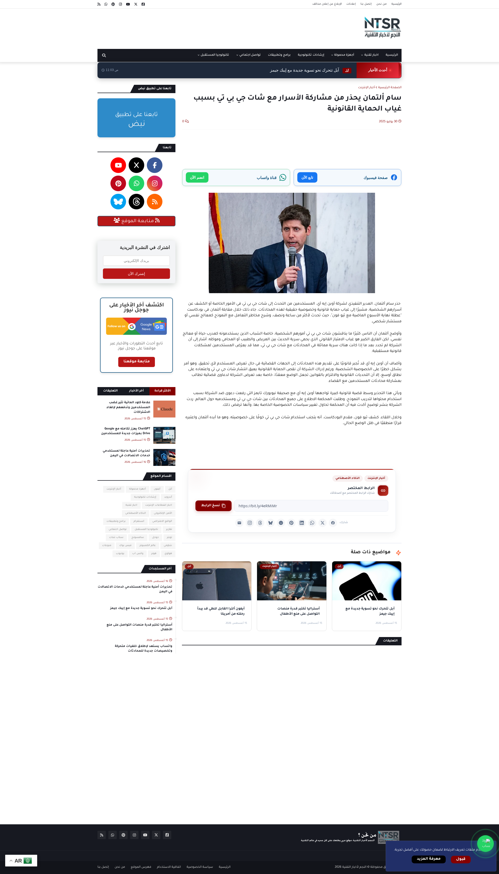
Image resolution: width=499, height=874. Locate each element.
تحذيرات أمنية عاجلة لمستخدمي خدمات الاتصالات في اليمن (126, 453)
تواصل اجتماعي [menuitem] (250, 55)
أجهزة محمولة (137, 489)
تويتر (169, 537)
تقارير (169, 529)
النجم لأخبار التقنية (354, 867)
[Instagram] (250, 523)
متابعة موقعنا (136, 362)
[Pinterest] (291, 523)
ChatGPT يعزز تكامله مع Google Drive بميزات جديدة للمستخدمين (125, 431)
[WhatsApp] (312, 523)
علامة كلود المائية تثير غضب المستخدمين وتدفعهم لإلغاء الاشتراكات (128, 407)
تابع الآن (307, 177)
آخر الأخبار (136, 391)
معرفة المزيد (429, 859)
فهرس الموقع (141, 867)
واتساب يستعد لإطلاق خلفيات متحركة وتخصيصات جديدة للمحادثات (143, 649)
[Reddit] (281, 523)
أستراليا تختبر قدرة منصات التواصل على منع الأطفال (139, 628)
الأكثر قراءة (162, 391)
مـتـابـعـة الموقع (137, 221)
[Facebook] (333, 523)
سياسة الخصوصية (200, 867)
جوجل (155, 537)
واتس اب (137, 553)
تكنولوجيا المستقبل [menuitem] (215, 55)
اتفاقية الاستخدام (169, 867)
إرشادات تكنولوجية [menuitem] (311, 55)
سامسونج (138, 537)
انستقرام (139, 521)
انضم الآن (197, 177)
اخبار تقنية (131, 505)
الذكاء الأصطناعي (348, 478)
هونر (153, 553)
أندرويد (168, 497)
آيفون (157, 489)
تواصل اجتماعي (118, 529)
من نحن (381, 4)
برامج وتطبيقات (116, 521)
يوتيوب (120, 553)
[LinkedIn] (302, 523)
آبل (170, 489)
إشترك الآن (136, 274)
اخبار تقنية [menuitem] (371, 55)
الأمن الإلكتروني (163, 513)
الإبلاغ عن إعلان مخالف (327, 4)
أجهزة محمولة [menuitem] (344, 55)
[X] (322, 523)
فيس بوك (125, 545)
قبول (460, 859)
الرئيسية (396, 4)
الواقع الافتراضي (162, 521)
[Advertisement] (192, 26)
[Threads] (260, 523)
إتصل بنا (366, 4)
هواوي (168, 553)
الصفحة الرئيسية (390, 87)
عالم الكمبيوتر (148, 545)
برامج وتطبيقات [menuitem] (279, 55)
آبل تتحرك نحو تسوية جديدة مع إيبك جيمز (309, 70)
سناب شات (116, 537)
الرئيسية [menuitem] (392, 55)
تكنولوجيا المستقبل (146, 529)
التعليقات (110, 391)
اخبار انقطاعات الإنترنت (158, 505)
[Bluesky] (270, 523)
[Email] (239, 523)
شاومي (168, 545)
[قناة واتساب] (485, 843)
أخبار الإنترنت (366, 87)
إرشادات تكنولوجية (145, 497)
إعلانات (351, 4)
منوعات (106, 545)
